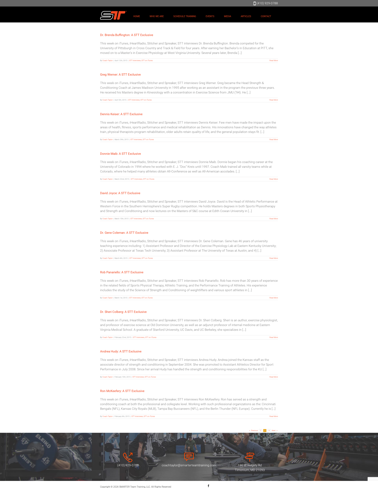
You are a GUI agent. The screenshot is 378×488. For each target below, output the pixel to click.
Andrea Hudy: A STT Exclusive (120, 351)
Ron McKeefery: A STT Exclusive (122, 391)
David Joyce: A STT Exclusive (120, 193)
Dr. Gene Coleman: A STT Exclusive (124, 232)
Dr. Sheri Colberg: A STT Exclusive (123, 312)
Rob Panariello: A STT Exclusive (121, 272)
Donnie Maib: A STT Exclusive (120, 153)
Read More (273, 61)
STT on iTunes (147, 61)
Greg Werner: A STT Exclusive (120, 74)
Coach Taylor (107, 61)
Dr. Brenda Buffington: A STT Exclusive (126, 35)
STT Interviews (135, 61)
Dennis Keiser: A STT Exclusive (121, 114)
